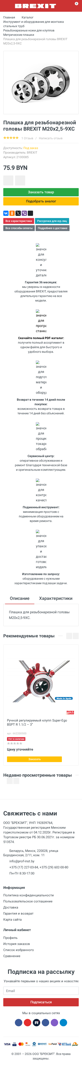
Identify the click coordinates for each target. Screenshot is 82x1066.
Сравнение (11, 956)
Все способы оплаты (19, 228)
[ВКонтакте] (6, 213)
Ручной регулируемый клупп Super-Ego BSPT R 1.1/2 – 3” (37, 722)
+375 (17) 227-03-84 (23, 867)
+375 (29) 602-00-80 (54, 867)
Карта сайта (12, 920)
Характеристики (55, 598)
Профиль (10, 938)
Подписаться (41, 1002)
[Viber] (24, 213)
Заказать (34, 759)
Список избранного (18, 950)
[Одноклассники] (12, 213)
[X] (18, 213)
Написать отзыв (51, 138)
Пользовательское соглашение (27, 901)
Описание (20, 598)
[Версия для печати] (30, 213)
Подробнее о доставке (52, 228)
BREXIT (32, 152)
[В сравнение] (20, 180)
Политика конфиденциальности (28, 895)
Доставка (10, 907)
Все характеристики (18, 221)
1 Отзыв (27, 138)
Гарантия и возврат (18, 913)
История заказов (16, 944)
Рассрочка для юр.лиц (52, 221)
